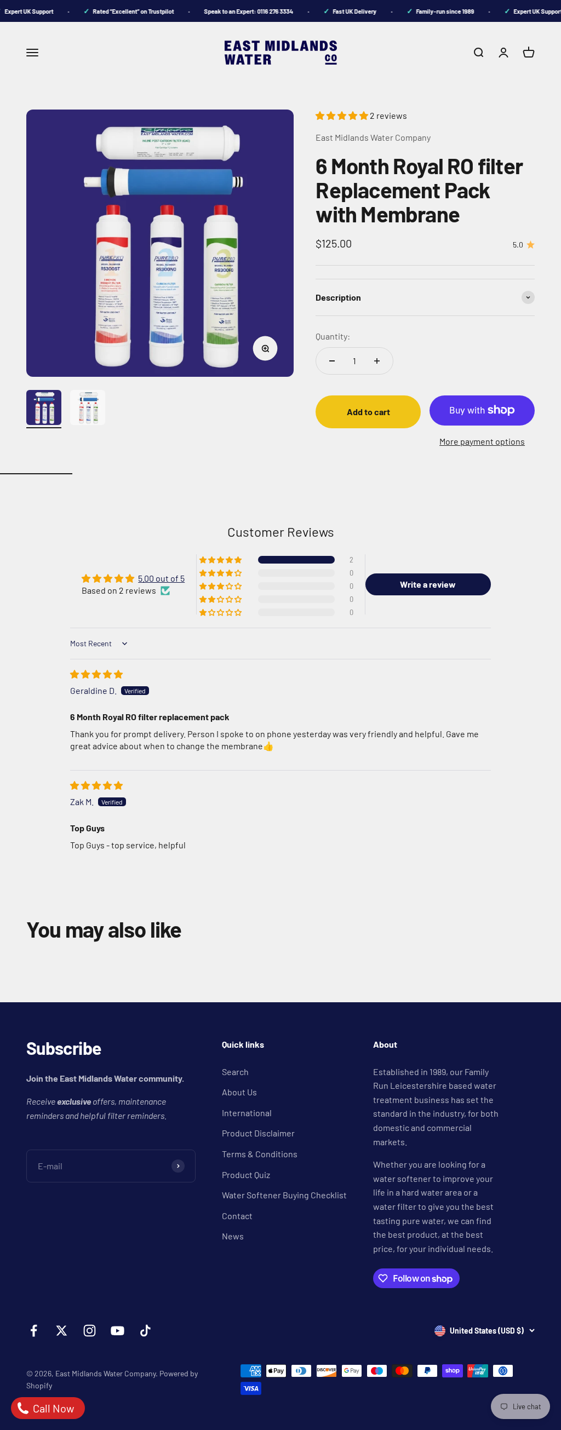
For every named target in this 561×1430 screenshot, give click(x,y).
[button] (343, 115)
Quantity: (333, 336)
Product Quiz (246, 1174)
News (233, 1236)
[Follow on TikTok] (145, 1330)
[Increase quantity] (377, 361)
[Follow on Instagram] (89, 1330)
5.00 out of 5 (161, 578)
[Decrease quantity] (332, 361)
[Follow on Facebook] (33, 1330)
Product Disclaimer (258, 1133)
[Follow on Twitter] (61, 1330)
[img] (96, 674)
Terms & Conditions (259, 1153)
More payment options (482, 441)
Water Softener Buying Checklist (284, 1195)
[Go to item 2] (87, 409)
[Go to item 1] (43, 409)
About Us (239, 1092)
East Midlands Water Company (373, 137)
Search (235, 1071)
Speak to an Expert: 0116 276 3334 (241, 11)
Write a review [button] (428, 584)
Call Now (52, 1408)
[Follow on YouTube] (117, 1330)
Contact (237, 1215)
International (247, 1112)
